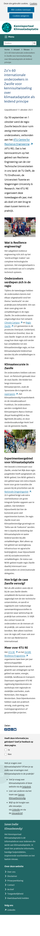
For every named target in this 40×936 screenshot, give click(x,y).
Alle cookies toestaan (21, 9)
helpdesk (26, 786)
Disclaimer (12, 876)
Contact (11, 885)
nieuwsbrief (17, 813)
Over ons (11, 872)
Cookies (33, 3)
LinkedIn (16, 809)
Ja (9, 749)
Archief (10, 889)
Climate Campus (13, 322)
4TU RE (13, 652)
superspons (11, 394)
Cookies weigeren (21, 16)
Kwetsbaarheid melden (18, 898)
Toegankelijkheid (15, 893)
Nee (10, 754)
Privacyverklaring (15, 880)
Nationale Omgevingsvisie (17, 491)
